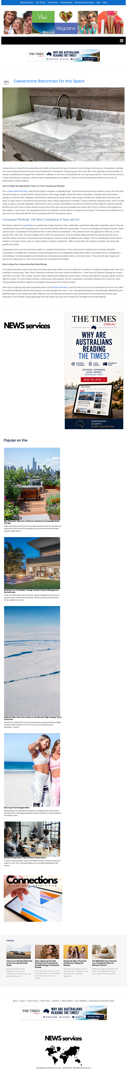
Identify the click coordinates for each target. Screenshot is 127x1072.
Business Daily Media (84, 2)
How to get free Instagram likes (16, 808)
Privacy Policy (32, 1001)
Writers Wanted (67, 1001)
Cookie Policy (45, 1001)
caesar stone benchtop (18, 191)
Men (98, 2)
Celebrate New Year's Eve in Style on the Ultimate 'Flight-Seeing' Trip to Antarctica (33, 718)
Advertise (55, 1001)
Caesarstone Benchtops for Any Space (49, 81)
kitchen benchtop (59, 287)
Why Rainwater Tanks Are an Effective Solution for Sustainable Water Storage (32, 522)
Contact (22, 1001)
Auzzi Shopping (80, 1001)
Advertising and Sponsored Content (101, 1001)
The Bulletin (53, 2)
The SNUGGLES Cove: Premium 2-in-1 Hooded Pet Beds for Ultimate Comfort (104, 963)
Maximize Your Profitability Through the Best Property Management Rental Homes (31, 591)
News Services (26, 2)
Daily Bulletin (66, 2)
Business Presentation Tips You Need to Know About (25, 858)
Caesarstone (27, 225)
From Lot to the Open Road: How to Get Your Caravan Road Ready (19, 963)
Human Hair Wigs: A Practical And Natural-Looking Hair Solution (75, 963)
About (15, 1001)
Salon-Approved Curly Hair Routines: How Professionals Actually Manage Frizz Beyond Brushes (47, 964)
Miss (105, 2)
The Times (40, 2)
